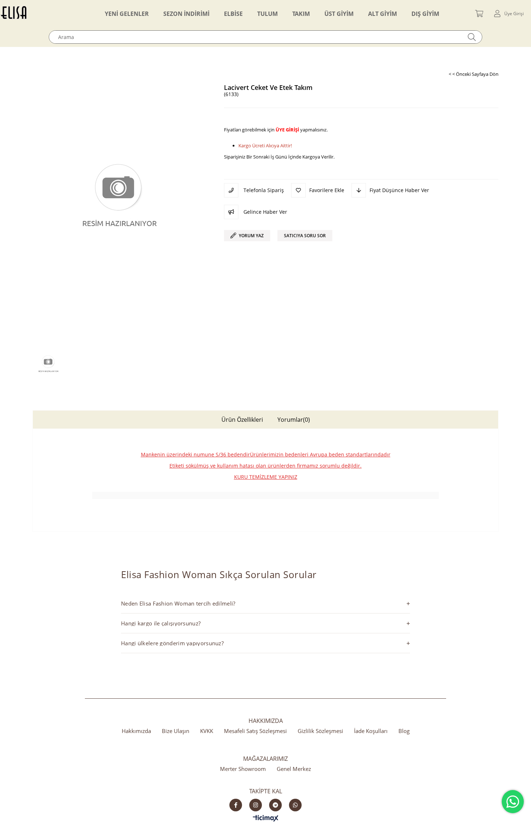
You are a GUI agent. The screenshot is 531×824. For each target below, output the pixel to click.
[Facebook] (235, 805)
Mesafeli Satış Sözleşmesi (255, 730)
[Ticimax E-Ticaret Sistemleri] (266, 818)
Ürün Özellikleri (242, 420)
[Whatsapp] (295, 805)
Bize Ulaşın (175, 730)
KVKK (206, 730)
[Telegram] (275, 805)
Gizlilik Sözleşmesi (320, 730)
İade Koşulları (371, 730)
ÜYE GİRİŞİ (287, 129)
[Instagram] (255, 805)
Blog (404, 730)
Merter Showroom (243, 768)
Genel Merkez (294, 768)
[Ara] (472, 37)
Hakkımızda (136, 730)
